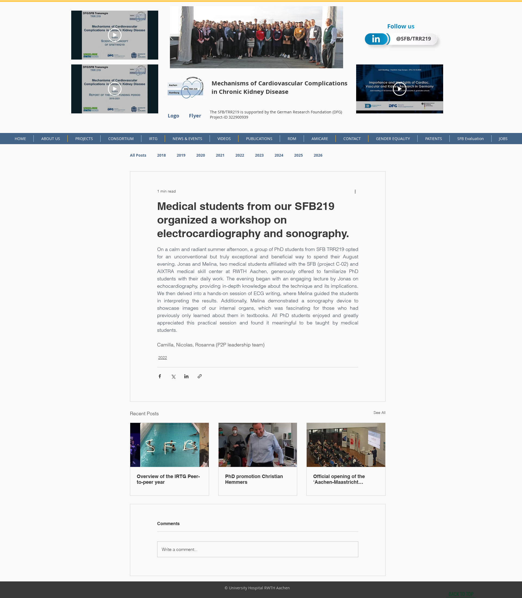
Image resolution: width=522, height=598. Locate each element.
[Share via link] (199, 376)
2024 (279, 155)
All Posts (138, 155)
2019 (181, 155)
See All (380, 412)
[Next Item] (341, 37)
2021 (220, 155)
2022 (239, 155)
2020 (200, 155)
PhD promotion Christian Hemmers (254, 479)
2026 (318, 155)
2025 (298, 155)
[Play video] (115, 35)
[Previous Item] (171, 37)
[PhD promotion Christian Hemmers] (258, 445)
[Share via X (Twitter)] (173, 376)
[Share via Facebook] (159, 376)
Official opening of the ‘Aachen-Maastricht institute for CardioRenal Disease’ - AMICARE (341, 479)
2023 (259, 155)
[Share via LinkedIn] (186, 376)
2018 (161, 155)
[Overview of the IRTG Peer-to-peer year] (169, 445)
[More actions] (355, 191)
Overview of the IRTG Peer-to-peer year (168, 479)
